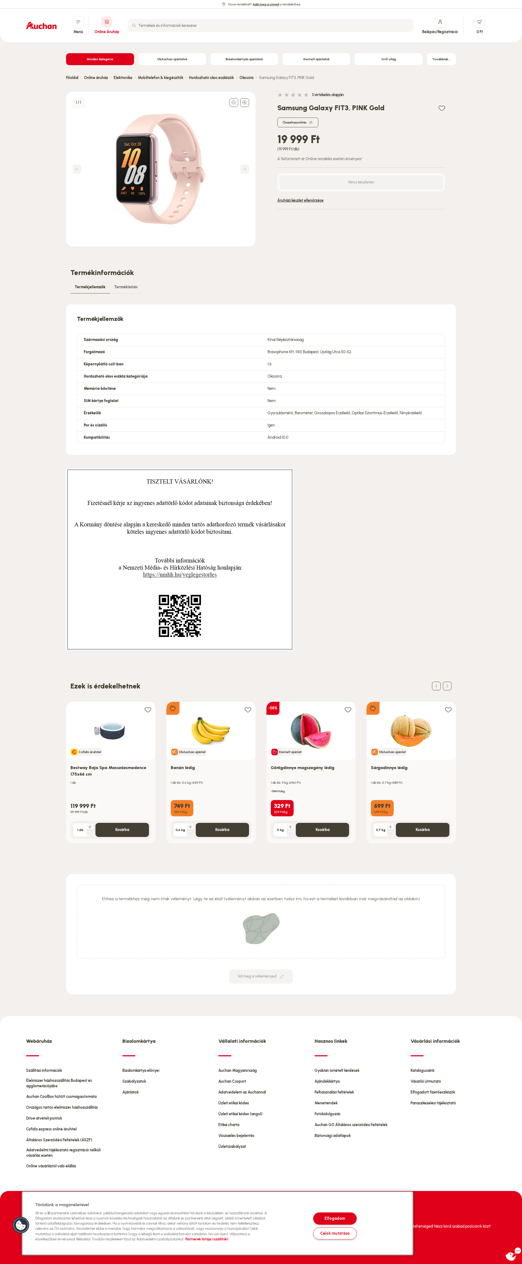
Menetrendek (326, 1103)
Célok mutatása (335, 1233)
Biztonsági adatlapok (333, 1135)
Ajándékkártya (327, 1081)
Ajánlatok (130, 1092)
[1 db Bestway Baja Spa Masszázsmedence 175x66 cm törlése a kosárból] (90, 833)
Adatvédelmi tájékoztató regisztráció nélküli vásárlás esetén (63, 1153)
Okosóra (246, 77)
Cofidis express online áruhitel (51, 1129)
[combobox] (271, 25)
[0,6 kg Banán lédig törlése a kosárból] (190, 833)
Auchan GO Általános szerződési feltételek (351, 1125)
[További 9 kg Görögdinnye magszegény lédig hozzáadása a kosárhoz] (290, 827)
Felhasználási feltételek (334, 1092)
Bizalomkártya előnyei (140, 1070)
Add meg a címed (266, 4)
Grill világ (388, 59)
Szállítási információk (44, 1070)
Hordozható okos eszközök (211, 77)
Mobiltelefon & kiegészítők (160, 77)
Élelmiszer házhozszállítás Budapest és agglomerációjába (59, 1083)
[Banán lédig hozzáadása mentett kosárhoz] (248, 709)
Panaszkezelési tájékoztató (433, 1103)
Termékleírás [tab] (126, 287)
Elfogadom (335, 1218)
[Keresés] (134, 25)
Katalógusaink (422, 1070)
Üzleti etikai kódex (233, 1103)
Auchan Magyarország (237, 1070)
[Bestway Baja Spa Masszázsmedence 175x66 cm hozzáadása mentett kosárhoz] (148, 709)
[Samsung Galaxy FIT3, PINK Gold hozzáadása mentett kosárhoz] (442, 108)
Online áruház (96, 77)
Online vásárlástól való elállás (51, 1166)
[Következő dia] (447, 686)
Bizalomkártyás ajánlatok (244, 59)
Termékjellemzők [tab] (90, 287)
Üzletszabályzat (232, 1146)
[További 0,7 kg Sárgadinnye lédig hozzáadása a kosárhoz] (390, 827)
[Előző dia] (436, 686)
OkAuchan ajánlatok (172, 59)
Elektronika (123, 77)
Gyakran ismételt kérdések (337, 1070)
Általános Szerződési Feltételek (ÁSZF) (59, 1140)
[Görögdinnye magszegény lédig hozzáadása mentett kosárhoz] (348, 709)
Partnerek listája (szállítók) (206, 1239)
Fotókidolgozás (327, 1114)
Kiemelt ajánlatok (316, 59)
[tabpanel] (261, 379)
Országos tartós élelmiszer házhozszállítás (62, 1107)
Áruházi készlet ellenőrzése (300, 200)
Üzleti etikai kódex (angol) (240, 1114)
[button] (21, 1225)
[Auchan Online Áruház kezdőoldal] (41, 25)
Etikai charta (228, 1125)
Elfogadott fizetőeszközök (433, 1092)
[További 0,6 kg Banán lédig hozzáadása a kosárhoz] (190, 827)
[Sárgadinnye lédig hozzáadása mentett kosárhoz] (448, 709)
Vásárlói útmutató (426, 1081)
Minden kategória (100, 59)
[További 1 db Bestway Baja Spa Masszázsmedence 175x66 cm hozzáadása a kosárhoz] (90, 827)
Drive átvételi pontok (44, 1118)
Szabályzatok (134, 1081)
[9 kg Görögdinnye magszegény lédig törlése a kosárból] (290, 833)
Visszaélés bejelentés (236, 1135)
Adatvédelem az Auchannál (242, 1092)
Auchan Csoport (232, 1081)
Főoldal (72, 77)
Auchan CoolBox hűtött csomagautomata (61, 1096)
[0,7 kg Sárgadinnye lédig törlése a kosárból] (390, 833)
